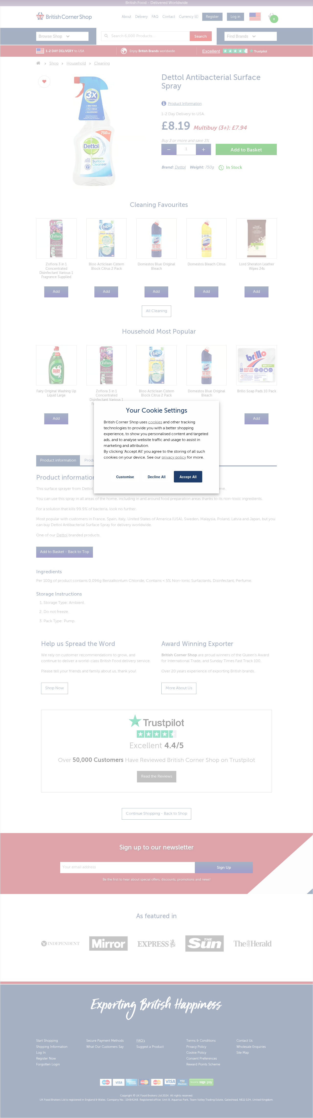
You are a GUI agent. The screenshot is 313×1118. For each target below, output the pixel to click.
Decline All (157, 476)
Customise (125, 476)
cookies (155, 422)
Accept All (188, 476)
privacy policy (174, 457)
